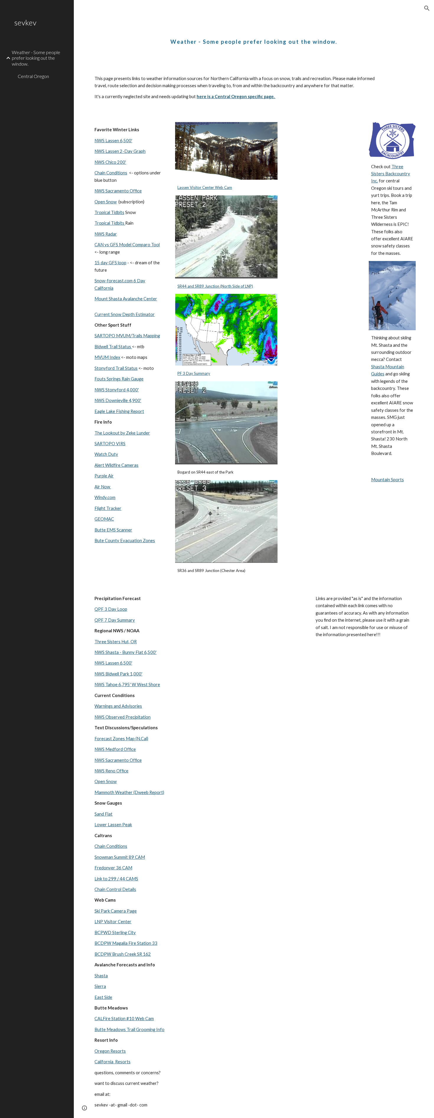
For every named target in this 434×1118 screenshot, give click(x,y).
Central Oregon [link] (33, 76)
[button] (427, 8)
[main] (253, 37)
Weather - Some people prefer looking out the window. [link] (36, 58)
